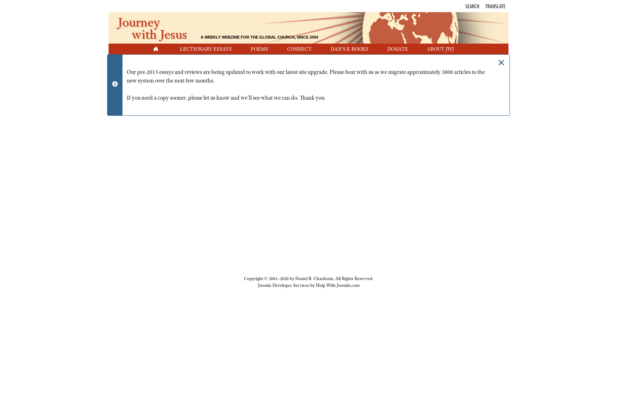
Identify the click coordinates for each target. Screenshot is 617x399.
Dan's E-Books (349, 49)
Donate (397, 49)
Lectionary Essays (206, 49)
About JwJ (440, 49)
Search (472, 6)
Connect (299, 49)
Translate (495, 6)
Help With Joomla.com (338, 285)
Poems (259, 49)
